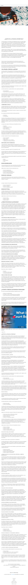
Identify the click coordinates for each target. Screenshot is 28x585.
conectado (12, 574)
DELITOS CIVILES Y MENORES (15, 564)
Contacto (14, 579)
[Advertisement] (14, 31)
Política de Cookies (14, 581)
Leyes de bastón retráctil (14, 567)
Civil (10, 564)
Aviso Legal (14, 578)
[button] (27, 5)
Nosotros (14, 580)
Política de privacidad (14, 582)
